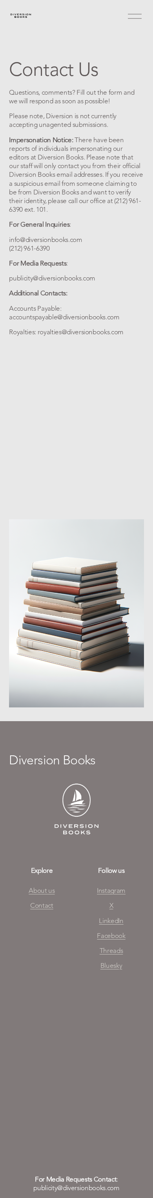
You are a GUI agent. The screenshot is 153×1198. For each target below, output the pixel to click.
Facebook (111, 936)
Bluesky (111, 965)
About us (42, 890)
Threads (111, 950)
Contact (41, 905)
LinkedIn (111, 921)
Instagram (111, 890)
